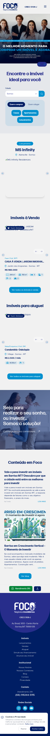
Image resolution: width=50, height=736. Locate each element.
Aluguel (25, 649)
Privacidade (25, 680)
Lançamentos (25, 643)
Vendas (25, 646)
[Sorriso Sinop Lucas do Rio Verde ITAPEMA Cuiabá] (25, 94)
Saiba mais (29, 724)
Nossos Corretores (25, 670)
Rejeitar (24, 729)
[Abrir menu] (45, 6)
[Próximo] (44, 64)
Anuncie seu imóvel (25, 656)
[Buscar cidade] (42, 94)
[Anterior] (39, 64)
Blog (25, 674)
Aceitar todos (37, 729)
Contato (25, 677)
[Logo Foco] (10, 7)
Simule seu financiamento (25, 652)
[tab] (16, 104)
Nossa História (25, 667)
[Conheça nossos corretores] (37, 588)
